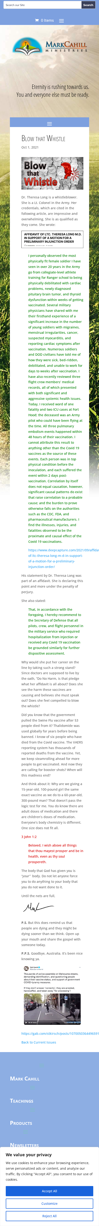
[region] (49, 1186)
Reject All (49, 1216)
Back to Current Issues (38, 1042)
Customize (49, 1203)
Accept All (49, 1191)
